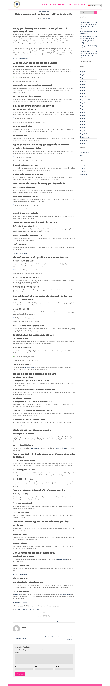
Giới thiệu (53, 4)
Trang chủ (45, 4)
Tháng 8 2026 (83, 72)
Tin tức (69, 4)
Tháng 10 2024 (83, 140)
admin (49, 18)
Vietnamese (93, 5)
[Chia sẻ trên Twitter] (41, 615)
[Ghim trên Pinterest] (46, 615)
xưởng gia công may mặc (29, 367)
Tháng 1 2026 (83, 93)
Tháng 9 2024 (83, 143)
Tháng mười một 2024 (85, 137)
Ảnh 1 (15, 609)
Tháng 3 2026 (83, 87)
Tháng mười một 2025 (85, 100)
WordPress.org (83, 174)
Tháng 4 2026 (83, 84)
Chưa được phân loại (44, 11)
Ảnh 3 (23, 609)
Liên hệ (83, 4)
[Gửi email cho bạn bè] (44, 615)
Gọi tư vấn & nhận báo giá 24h (20, 426)
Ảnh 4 (27, 609)
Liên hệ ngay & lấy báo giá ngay (20, 253)
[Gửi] (95, 12)
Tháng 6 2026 (83, 78)
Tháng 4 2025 (83, 121)
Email (36, 666)
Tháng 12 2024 (83, 134)
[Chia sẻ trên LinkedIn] (49, 615)
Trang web (57, 666)
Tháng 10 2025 (83, 103)
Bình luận (17, 652)
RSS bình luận (83, 171)
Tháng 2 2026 (83, 90)
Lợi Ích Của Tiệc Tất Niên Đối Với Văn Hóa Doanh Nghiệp (88, 32)
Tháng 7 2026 (83, 75)
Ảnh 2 (19, 609)
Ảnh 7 (38, 609)
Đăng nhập (82, 165)
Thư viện (76, 4)
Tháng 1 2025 (83, 131)
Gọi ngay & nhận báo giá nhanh (20, 602)
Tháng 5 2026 (83, 81)
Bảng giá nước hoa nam (20, 638)
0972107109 (17, 594)
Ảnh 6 (34, 609)
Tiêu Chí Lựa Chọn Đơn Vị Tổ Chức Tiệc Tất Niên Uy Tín (88, 47)
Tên (16, 666)
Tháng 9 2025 (83, 106)
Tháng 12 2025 (83, 96)
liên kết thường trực (55, 621)
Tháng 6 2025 (83, 115)
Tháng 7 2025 (83, 112)
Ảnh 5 (31, 609)
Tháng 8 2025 (83, 109)
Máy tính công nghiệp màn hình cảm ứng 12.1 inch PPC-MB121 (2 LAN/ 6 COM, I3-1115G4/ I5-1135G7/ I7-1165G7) (88, 25)
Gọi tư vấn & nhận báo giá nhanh (20, 58)
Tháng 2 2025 (83, 127)
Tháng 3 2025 (83, 124)
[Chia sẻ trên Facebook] (38, 615)
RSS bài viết (82, 168)
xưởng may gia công (35, 448)
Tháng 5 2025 (83, 118)
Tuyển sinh (61, 4)
